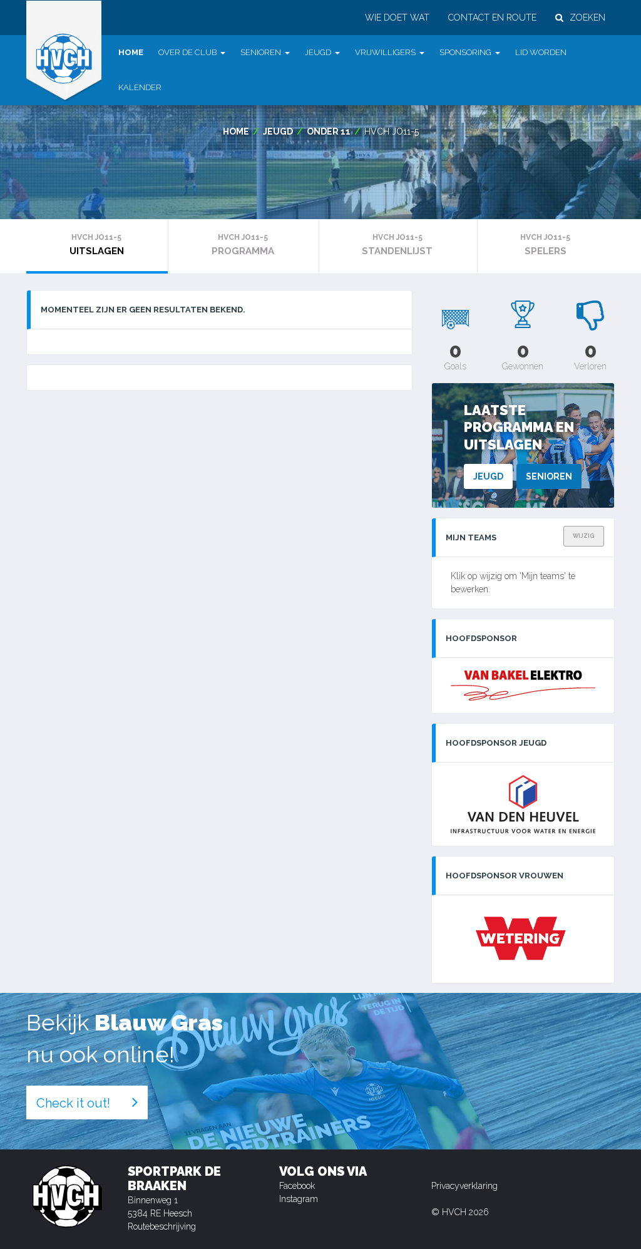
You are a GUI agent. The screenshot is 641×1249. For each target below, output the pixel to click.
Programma (243, 245)
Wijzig (584, 536)
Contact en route (492, 18)
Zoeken (587, 18)
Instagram (298, 1199)
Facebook (297, 1186)
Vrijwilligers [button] (385, 52)
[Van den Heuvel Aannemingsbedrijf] (523, 804)
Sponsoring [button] (465, 52)
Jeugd (278, 131)
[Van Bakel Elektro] (523, 686)
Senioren (549, 476)
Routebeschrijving (162, 1226)
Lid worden (541, 52)
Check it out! (73, 1103)
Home (130, 52)
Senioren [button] (260, 52)
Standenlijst (397, 245)
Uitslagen (96, 245)
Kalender (140, 87)
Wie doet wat (397, 18)
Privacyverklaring (464, 1186)
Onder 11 (329, 131)
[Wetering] (523, 939)
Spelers (545, 245)
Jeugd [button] (318, 52)
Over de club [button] (187, 52)
